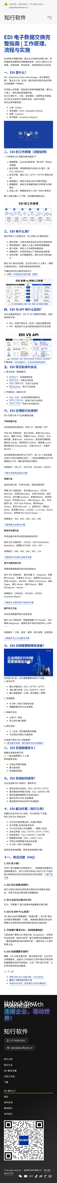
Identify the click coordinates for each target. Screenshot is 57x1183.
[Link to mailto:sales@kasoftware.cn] (50, 1176)
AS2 (11, 397)
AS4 (17, 397)
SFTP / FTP (14, 403)
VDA (11, 383)
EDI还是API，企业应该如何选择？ (31, 362)
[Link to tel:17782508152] (45, 1176)
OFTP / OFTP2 (16, 400)
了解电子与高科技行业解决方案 (19, 602)
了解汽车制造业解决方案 (15, 472)
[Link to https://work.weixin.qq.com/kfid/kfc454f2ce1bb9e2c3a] (20, 1176)
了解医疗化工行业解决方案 (16, 638)
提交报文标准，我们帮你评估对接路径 (25, 743)
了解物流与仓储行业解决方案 (18, 557)
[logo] (15, 16)
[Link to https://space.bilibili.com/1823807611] (25, 1176)
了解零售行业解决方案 (14, 524)
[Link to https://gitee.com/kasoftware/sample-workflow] (41, 1176)
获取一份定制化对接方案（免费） (23, 274)
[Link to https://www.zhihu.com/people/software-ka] (31, 1176)
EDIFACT (13, 377)
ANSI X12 (13, 380)
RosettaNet (14, 386)
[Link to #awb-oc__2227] (49, 17)
